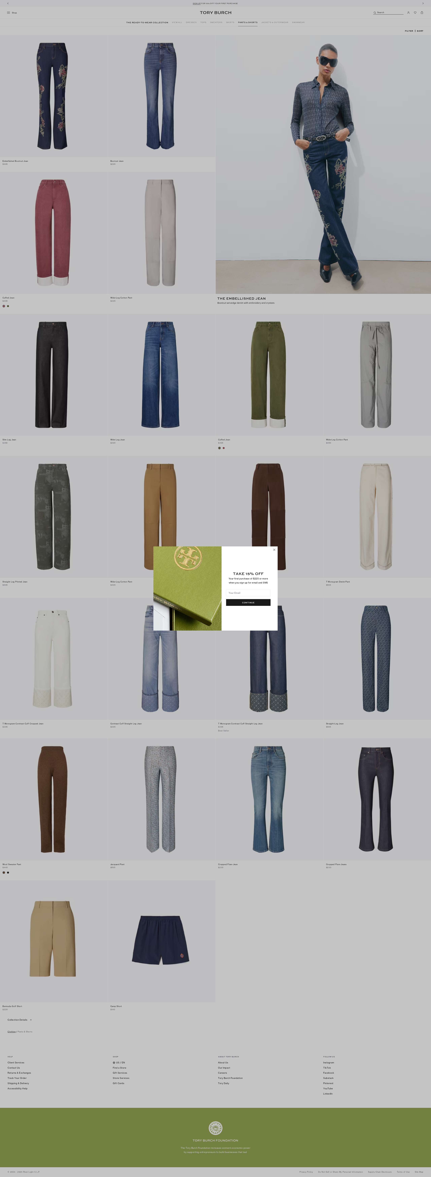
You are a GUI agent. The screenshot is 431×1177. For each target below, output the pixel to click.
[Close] (274, 549)
